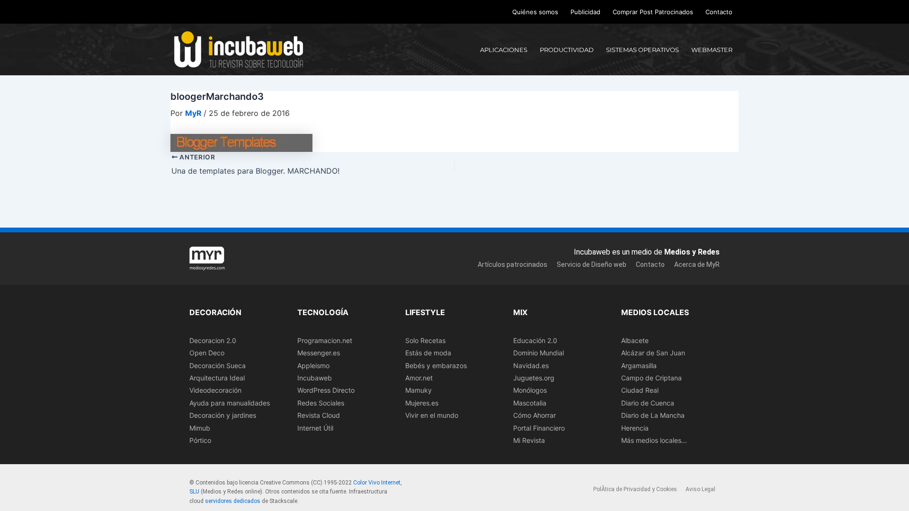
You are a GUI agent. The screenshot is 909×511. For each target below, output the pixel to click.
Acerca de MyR (697, 264)
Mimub (199, 428)
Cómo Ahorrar (534, 415)
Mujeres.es (421, 403)
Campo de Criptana (651, 378)
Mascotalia (529, 403)
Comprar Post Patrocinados (653, 12)
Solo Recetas (425, 340)
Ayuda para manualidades (229, 403)
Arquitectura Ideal (217, 378)
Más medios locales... (654, 440)
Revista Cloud (318, 415)
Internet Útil (315, 428)
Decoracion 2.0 (212, 340)
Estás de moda (428, 353)
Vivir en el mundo (431, 415)
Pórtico (200, 440)
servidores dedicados (232, 501)
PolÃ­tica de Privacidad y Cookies (635, 489)
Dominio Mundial (538, 353)
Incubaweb (314, 378)
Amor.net (419, 378)
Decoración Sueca (217, 365)
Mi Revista (529, 440)
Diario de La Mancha (653, 415)
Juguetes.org (533, 378)
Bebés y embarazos (436, 365)
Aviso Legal (700, 489)
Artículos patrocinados (512, 264)
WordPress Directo (326, 390)
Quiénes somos (535, 12)
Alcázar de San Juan (653, 353)
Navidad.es (531, 365)
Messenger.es (318, 353)
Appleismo (313, 365)
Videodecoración (215, 390)
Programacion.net (324, 340)
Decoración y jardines (222, 415)
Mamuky (418, 390)
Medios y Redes (692, 251)
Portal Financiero (539, 428)
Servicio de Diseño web (591, 264)
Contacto (718, 12)
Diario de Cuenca (647, 403)
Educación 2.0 (535, 340)
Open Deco (206, 353)
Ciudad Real (640, 390)
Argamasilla (639, 365)
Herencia (635, 428)
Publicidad (585, 12)
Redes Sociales (320, 403)
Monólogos (530, 390)
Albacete (635, 340)
